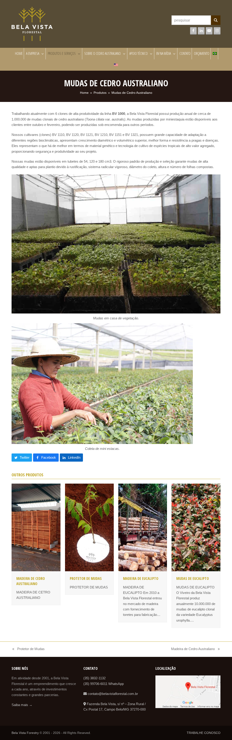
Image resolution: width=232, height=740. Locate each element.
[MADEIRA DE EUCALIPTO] (142, 527)
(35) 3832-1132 (94, 678)
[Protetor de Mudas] (89, 527)
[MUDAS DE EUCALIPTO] (196, 527)
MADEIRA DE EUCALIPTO (140, 578)
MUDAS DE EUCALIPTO (192, 578)
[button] (22, 457)
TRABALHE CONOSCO (203, 733)
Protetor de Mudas (86, 578)
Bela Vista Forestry (25, 733)
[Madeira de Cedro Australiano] (36, 527)
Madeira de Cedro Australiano (30, 581)
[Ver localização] (187, 707)
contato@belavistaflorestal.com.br (112, 694)
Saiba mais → (22, 705)
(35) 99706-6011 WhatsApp (103, 684)
